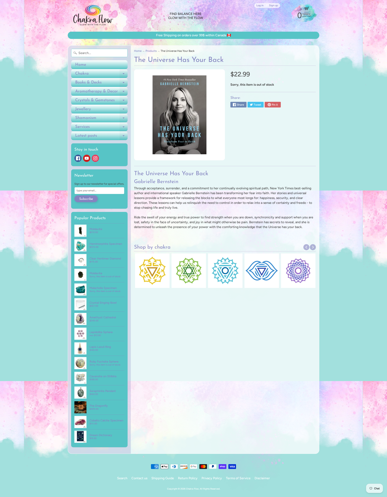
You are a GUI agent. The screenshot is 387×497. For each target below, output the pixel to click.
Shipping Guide (162, 478)
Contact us (139, 478)
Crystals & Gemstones (101, 101)
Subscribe (86, 199)
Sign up (273, 5)
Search (122, 478)
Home (80, 65)
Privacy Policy (212, 478)
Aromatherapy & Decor (101, 92)
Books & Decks (101, 83)
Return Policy (188, 478)
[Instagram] (95, 158)
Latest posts (101, 137)
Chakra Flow (192, 488)
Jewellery (101, 110)
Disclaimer (262, 478)
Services (101, 128)
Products (151, 50)
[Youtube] (86, 158)
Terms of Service (238, 478)
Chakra (101, 75)
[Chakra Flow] (93, 15)
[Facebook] (78, 158)
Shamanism (101, 119)
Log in (259, 5)
